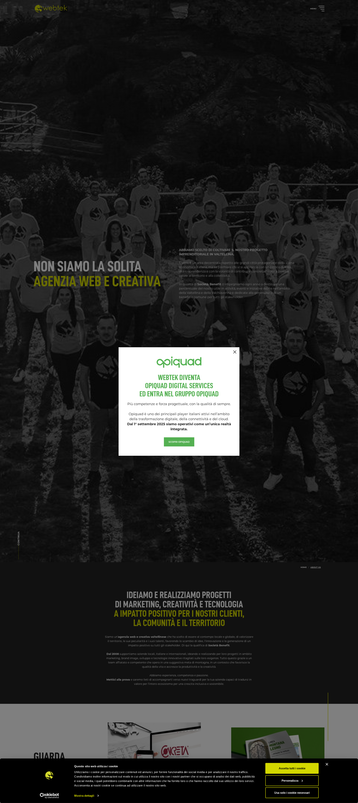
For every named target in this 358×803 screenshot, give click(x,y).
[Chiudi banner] (327, 764)
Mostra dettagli (84, 795)
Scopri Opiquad (179, 441)
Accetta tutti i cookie (292, 768)
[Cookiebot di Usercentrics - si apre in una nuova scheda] (49, 796)
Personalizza (290, 780)
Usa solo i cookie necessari (292, 792)
